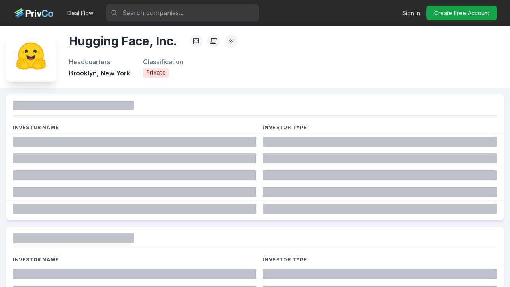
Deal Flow (80, 13)
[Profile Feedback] (196, 41)
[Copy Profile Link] (231, 41)
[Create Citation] (213, 41)
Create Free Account (461, 13)
